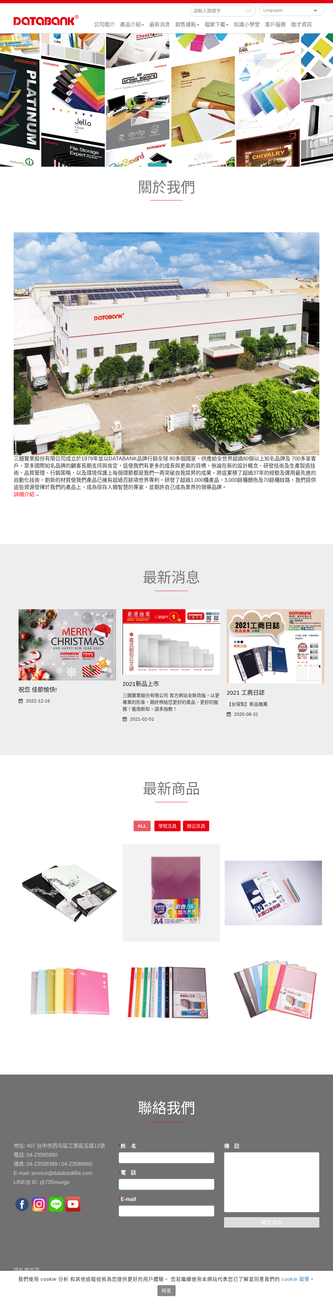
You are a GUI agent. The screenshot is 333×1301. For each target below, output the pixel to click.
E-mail (128, 1199)
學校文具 (167, 826)
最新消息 (159, 24)
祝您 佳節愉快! (38, 690)
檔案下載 (215, 24)
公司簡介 (104, 24)
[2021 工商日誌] (275, 646)
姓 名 (128, 1146)
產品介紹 (130, 24)
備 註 (232, 1146)
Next (328, 98)
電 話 (128, 1172)
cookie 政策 (295, 1279)
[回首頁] (46, 23)
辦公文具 (196, 826)
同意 (166, 1290)
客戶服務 (275, 24)
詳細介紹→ (27, 494)
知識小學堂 (247, 24)
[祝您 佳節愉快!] (67, 644)
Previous (5, 98)
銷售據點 (185, 24)
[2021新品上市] (171, 641)
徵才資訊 (301, 24)
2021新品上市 (141, 684)
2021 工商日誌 (246, 692)
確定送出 (271, 1222)
